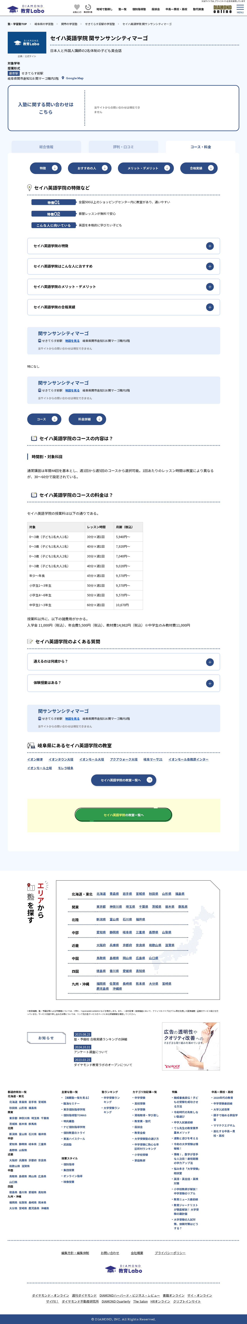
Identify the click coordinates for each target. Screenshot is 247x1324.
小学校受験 (141, 1155)
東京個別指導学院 (74, 1109)
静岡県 (114, 932)
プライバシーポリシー (170, 1252)
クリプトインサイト (187, 1301)
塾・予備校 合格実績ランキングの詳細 (100, 1039)
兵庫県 (114, 945)
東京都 (101, 906)
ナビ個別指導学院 (74, 1127)
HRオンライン (160, 1301)
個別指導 (68, 1164)
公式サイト (30, 56)
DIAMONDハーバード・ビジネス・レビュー (130, 1295)
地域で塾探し (104, 9)
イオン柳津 (35, 759)
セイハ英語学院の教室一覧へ (121, 780)
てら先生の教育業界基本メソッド (186, 1130)
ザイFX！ (52, 1301)
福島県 (179, 893)
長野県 (153, 932)
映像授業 (68, 1182)
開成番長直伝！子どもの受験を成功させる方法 (186, 1102)
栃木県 (169, 906)
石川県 (127, 919)
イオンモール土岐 (39, 768)
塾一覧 (122, 9)
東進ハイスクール (74, 1139)
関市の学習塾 (69, 24)
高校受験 (139, 1103)
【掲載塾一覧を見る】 (76, 1098)
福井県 (140, 919)
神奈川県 (116, 906)
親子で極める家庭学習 (225, 1117)
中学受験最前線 (222, 1103)
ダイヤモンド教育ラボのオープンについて (103, 1064)
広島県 (140, 958)
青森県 (114, 893)
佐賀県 (114, 983)
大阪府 (101, 945)
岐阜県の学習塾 (44, 24)
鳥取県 (101, 958)
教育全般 (139, 1133)
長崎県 (127, 983)
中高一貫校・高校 (176, 9)
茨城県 (156, 906)
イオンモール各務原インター (188, 759)
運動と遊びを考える (186, 1138)
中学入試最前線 (183, 1122)
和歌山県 (155, 945)
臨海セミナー (71, 1103)
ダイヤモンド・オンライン (50, 1295)
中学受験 (139, 1098)
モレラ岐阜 (65, 768)
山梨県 (166, 932)
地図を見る (72, 341)
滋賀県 (169, 945)
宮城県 (140, 893)
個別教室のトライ (74, 1133)
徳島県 (101, 970)
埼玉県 (130, 906)
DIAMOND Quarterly (116, 1301)
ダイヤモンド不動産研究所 (80, 1301)
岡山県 (127, 958)
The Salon (140, 1301)
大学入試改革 (221, 1109)
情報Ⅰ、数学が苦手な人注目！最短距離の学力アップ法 (186, 1158)
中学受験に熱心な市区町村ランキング (146, 1146)
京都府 (127, 945)
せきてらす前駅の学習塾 (100, 24)
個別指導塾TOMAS (74, 1115)
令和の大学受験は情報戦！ (186, 1146)
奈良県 (140, 945)
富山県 (114, 919)
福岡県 (101, 983)
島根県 (114, 958)
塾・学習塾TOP (17, 24)
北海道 (101, 893)
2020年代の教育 (223, 1098)
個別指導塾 (139, 9)
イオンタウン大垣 (61, 759)
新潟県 (101, 919)
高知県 (140, 970)
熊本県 (140, 983)
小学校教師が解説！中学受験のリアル (186, 1191)
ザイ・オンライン (199, 1295)
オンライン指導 (72, 1176)
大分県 (153, 983)
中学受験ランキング (112, 1100)
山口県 (153, 958)
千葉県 (143, 906)
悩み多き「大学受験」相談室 (187, 1171)
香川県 (114, 970)
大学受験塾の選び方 (146, 1139)
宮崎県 (166, 983)
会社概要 (137, 1252)
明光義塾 (68, 1121)
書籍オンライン (173, 1295)
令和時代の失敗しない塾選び (186, 1114)
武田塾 (67, 1144)
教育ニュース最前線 (186, 1199)
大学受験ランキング (112, 1110)
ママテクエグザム (224, 1125)
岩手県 (127, 893)
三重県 (140, 932)
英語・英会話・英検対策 (186, 1181)
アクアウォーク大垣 (124, 759)
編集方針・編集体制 (75, 1252)
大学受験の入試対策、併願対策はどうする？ (186, 1224)
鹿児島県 (102, 988)
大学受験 (139, 1109)
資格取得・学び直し (146, 1115)
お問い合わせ (110, 1252)
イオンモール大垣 (91, 759)
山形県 (166, 893)
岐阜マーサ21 (153, 759)
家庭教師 (139, 1160)
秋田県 (153, 893)
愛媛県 (127, 970)
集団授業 (68, 1170)
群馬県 (183, 906)
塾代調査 (198, 9)
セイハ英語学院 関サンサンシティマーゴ (147, 24)
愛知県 (101, 932)
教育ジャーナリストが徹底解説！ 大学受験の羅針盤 (186, 1209)
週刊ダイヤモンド (84, 1295)
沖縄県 (117, 988)
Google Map (75, 78)
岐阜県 (127, 932)
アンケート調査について (91, 1051)
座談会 (156, 9)
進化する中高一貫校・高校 (224, 1133)
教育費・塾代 (142, 1121)
